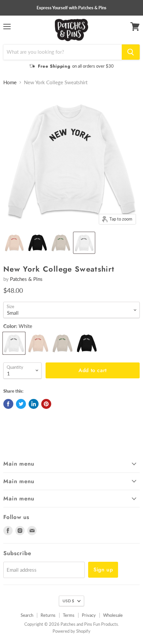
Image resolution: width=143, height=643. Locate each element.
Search (27, 615)
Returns (48, 615)
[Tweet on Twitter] (21, 404)
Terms (68, 615)
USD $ (68, 600)
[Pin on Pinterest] (46, 404)
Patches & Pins (26, 279)
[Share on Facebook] (8, 404)
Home (10, 82)
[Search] (131, 52)
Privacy (89, 615)
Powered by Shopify (71, 631)
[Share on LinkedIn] (34, 404)
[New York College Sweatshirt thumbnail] (14, 242)
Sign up (103, 569)
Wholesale (113, 615)
